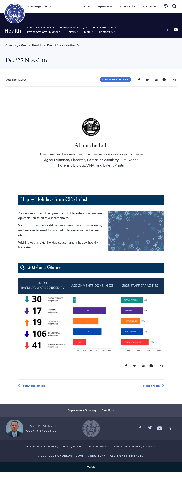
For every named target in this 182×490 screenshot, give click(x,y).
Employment (150, 6)
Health (12, 30)
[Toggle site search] (174, 6)
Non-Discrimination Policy (42, 446)
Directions (107, 410)
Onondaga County (39, 6)
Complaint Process (97, 446)
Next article (151, 385)
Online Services (128, 6)
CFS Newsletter (115, 79)
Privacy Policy (72, 446)
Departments (104, 6)
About (86, 6)
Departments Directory (82, 410)
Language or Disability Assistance (135, 446)
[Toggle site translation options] (165, 6)
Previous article (34, 385)
